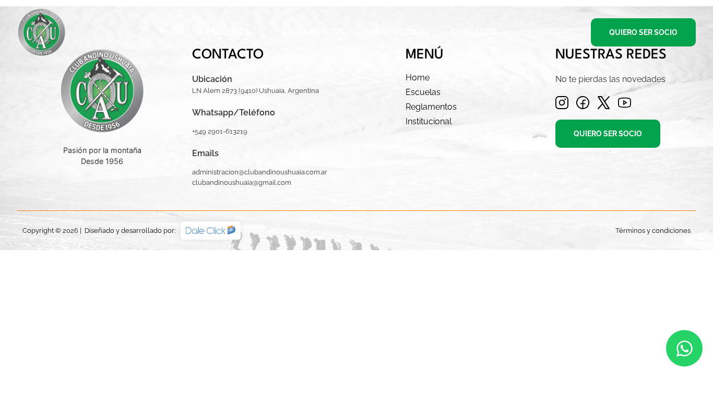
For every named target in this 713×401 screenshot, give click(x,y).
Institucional (428, 121)
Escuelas (423, 92)
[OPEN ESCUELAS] (256, 32)
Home (418, 77)
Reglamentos (431, 107)
